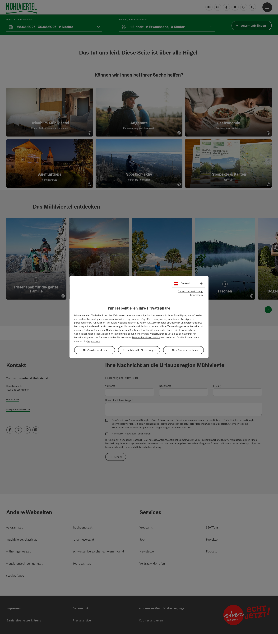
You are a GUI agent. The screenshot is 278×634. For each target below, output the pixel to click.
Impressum (196, 295)
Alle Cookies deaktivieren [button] (97, 350)
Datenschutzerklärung (190, 291)
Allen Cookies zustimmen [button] (186, 350)
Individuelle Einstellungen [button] (142, 350)
